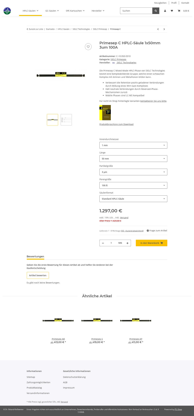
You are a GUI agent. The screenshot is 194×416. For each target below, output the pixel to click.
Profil (174, 2)
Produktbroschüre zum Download (116, 124)
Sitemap (31, 377)
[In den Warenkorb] (29, 39)
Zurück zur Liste (36, 29)
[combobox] (133, 145)
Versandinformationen (38, 393)
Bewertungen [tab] (35, 256)
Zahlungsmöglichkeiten (38, 382)
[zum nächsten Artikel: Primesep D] (164, 29)
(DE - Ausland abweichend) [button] (132, 231)
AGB (65, 382)
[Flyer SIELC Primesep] (105, 112)
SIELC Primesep (118, 59)
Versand (124, 217)
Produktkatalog (34, 387)
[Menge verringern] (103, 243)
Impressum (69, 387)
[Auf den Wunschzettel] (88, 46)
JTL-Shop (178, 409)
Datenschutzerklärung (74, 377)
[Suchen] (155, 10)
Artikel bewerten (37, 275)
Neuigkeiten (160, 2)
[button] (165, 10)
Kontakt (185, 2)
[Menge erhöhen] (127, 243)
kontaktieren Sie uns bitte (153, 101)
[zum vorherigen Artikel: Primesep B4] (158, 29)
